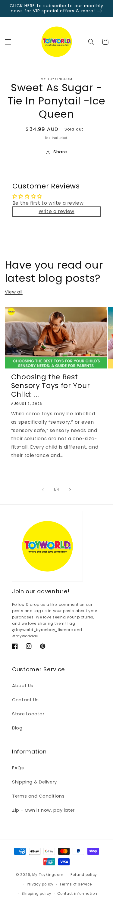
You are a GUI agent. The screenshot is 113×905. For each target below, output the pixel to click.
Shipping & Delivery (34, 782)
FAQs (18, 768)
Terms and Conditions (38, 796)
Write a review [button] (56, 211)
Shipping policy (37, 893)
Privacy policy (40, 884)
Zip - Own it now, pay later (43, 810)
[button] (8, 42)
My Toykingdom (48, 874)
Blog (17, 728)
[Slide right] (70, 489)
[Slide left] (42, 489)
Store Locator (28, 714)
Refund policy (84, 874)
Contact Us (25, 700)
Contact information (77, 893)
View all (14, 292)
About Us (22, 686)
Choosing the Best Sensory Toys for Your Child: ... (50, 386)
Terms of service (75, 884)
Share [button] (60, 152)
